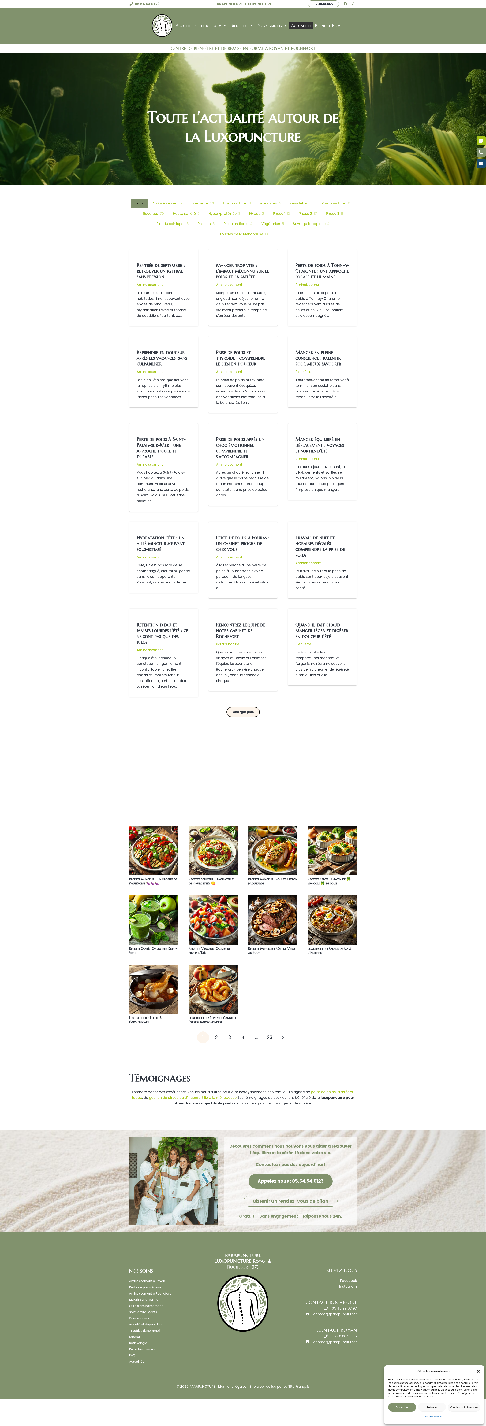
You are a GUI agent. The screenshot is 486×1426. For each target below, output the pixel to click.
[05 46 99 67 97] (328, 1308)
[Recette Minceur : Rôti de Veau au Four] (272, 920)
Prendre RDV (327, 25)
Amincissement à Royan (147, 1281)
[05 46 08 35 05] (327, 1336)
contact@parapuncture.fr (335, 1314)
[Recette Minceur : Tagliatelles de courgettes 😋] (213, 851)
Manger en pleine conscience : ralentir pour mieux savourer (318, 358)
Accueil (183, 25)
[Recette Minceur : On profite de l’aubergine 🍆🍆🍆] (153, 851)
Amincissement (150, 284)
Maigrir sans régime (143, 1299)
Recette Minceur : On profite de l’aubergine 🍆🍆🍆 (153, 881)
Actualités (301, 25)
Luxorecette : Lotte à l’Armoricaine (145, 1020)
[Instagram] (353, 3)
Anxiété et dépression (145, 1324)
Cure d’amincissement (146, 1306)
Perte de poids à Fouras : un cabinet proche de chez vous (242, 543)
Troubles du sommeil (144, 1331)
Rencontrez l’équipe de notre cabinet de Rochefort (240, 630)
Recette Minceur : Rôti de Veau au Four (271, 950)
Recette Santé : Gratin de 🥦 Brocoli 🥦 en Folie (329, 881)
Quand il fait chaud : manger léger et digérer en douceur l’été (321, 630)
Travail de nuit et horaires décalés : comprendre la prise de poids (320, 546)
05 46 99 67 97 (344, 1308)
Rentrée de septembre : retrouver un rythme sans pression (161, 271)
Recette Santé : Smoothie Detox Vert (153, 950)
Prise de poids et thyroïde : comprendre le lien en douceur (240, 358)
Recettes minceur (142, 1349)
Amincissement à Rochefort (150, 1293)
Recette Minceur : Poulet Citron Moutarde (272, 881)
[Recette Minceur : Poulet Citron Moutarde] (272, 851)
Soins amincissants (143, 1312)
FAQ (132, 1355)
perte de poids (323, 1092)
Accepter (402, 1407)
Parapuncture (227, 644)
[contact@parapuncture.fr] (309, 1314)
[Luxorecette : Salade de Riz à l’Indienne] (332, 920)
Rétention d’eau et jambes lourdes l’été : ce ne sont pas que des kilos (162, 633)
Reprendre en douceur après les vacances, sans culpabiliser (162, 358)
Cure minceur (139, 1318)
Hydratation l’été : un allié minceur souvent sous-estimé (161, 543)
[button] (478, 1371)
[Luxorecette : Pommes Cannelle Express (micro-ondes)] (213, 989)
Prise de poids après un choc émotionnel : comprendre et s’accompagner (240, 447)
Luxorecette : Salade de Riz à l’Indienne (329, 950)
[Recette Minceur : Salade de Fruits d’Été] (213, 920)
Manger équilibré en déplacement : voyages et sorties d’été (319, 445)
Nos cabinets (269, 25)
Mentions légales (432, 1416)
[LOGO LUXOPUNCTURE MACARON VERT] (162, 25)
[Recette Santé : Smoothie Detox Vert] (153, 920)
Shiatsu (134, 1337)
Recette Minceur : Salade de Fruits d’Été (209, 950)
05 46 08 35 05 (344, 1336)
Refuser (432, 1407)
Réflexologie (138, 1343)
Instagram (348, 1286)
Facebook (348, 1280)
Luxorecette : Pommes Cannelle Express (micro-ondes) (212, 1020)
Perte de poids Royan (145, 1287)
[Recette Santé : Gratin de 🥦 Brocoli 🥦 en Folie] (332, 851)
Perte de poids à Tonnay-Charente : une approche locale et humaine (322, 271)
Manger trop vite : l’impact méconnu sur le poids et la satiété (242, 271)
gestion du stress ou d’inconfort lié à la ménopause (192, 1097)
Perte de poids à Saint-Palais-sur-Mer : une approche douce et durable (161, 447)
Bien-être (239, 25)
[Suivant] (283, 1037)
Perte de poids (207, 25)
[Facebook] (346, 3)
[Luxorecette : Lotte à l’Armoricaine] (153, 989)
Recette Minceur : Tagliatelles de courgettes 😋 (211, 881)
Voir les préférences (464, 1407)
